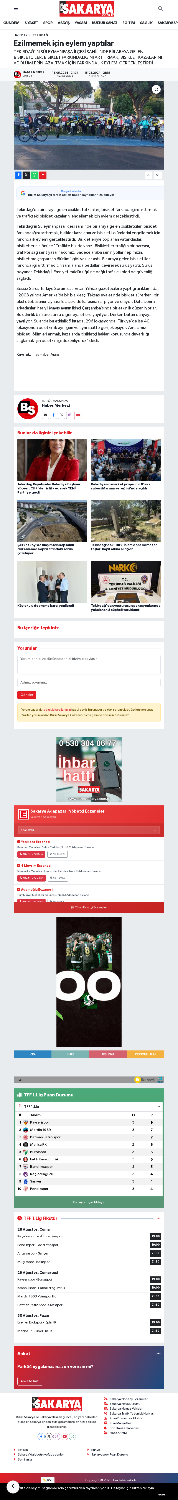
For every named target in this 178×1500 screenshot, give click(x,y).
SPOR (48, 23)
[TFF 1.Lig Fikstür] (159, 1218)
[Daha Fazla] (42, 175)
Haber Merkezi (56, 405)
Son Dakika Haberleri (124, 1428)
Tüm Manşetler (120, 1423)
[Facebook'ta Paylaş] (18, 175)
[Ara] (160, 9)
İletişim (23, 1449)
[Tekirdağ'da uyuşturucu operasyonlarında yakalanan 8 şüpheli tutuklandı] (126, 582)
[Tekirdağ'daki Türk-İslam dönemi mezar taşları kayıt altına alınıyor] (126, 521)
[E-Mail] (45, 415)
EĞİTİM (128, 23)
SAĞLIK (146, 23)
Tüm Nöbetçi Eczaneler (91, 907)
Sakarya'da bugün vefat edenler (41, 1454)
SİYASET (31, 23)
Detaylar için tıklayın (89, 1202)
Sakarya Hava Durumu (125, 1403)
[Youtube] (77, 415)
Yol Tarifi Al (59, 854)
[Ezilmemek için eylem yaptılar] (89, 125)
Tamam (160, 1494)
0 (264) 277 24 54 (33, 878)
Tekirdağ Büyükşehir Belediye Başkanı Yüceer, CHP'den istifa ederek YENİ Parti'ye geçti (48, 488)
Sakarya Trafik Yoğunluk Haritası (132, 1413)
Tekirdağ (40, 35)
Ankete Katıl (30, 1381)
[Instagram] (69, 415)
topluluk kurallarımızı (56, 709)
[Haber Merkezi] (27, 409)
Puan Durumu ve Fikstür (126, 1418)
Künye (95, 1449)
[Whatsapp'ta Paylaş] (34, 175)
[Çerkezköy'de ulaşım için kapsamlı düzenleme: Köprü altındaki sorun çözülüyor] (52, 521)
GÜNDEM (11, 23)
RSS (50, 1480)
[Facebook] (53, 415)
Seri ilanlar (25, 1459)
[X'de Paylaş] (26, 175)
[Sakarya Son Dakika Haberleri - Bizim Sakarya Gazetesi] (86, 8)
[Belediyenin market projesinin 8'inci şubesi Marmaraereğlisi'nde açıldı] (126, 460)
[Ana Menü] (16, 9)
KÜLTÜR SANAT (104, 23)
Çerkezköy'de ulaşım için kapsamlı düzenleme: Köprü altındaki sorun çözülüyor (45, 549)
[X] (49, 1436)
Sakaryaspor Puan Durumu (109, 1454)
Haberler (20, 35)
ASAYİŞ (63, 23)
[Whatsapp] (72, 1436)
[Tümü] (159, 1354)
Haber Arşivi (118, 1433)
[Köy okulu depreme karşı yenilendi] (52, 582)
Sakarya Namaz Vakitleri (126, 1408)
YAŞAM (81, 23)
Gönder (26, 695)
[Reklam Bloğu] (89, 769)
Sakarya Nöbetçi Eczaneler (129, 1399)
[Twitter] (61, 415)
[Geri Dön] (13, 1486)
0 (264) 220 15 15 (33, 854)
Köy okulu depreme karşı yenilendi (45, 605)
